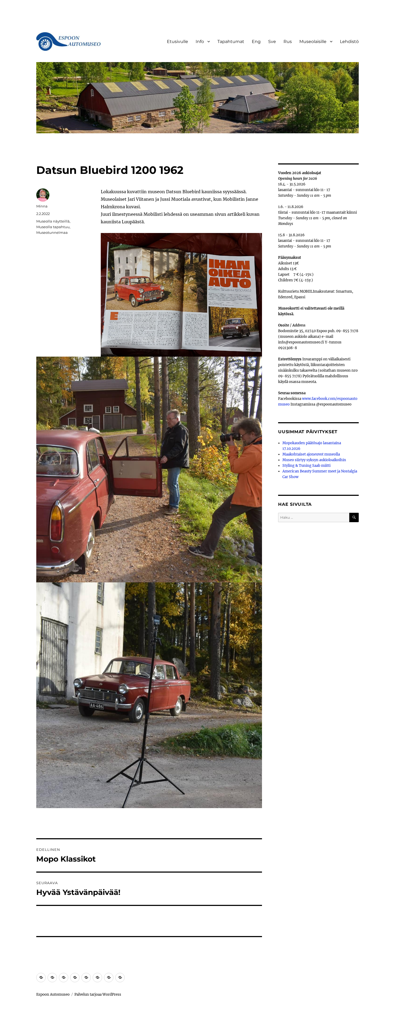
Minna (42, 206)
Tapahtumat (230, 41)
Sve (272, 41)
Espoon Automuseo (53, 994)
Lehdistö (349, 41)
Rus (287, 41)
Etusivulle (177, 41)
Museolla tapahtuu (53, 227)
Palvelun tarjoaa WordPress (97, 994)
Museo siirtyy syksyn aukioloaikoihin (314, 460)
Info (200, 41)
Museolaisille (312, 41)
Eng (256, 41)
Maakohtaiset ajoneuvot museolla (311, 454)
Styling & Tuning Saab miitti (306, 465)
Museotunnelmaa (52, 232)
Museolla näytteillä (53, 221)
